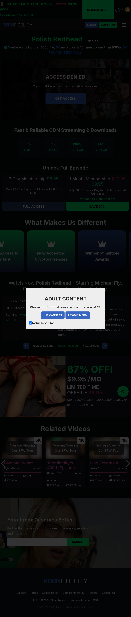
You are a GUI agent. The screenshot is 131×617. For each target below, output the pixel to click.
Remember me (43, 323)
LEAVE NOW (77, 315)
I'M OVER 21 (53, 315)
